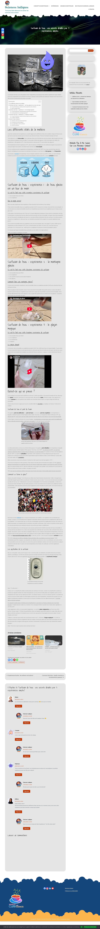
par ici (87, 84)
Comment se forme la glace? (17, 122)
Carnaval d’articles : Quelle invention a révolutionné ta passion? (53, 676)
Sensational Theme (65, 919)
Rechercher (91, 50)
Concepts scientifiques (41, 6)
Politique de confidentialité (71, 891)
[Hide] (1, 40)
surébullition (21, 457)
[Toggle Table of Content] (39, 101)
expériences (21, 662)
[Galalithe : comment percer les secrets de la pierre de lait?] (53, 640)
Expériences (55, 6)
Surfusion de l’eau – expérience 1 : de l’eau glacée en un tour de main (25, 105)
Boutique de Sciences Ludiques (84, 6)
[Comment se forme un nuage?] (16, 640)
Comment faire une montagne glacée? (19, 112)
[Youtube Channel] (85, 149)
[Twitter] (12, 660)
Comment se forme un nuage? (15, 646)
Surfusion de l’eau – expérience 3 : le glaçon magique (21, 114)
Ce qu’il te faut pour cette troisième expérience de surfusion (24, 116)
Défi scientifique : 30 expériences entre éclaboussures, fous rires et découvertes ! (34, 648)
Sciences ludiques (16, 7)
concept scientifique (12, 662)
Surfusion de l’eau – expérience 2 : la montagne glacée (21, 109)
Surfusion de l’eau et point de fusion (19, 120)
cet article (40, 404)
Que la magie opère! (16, 108)
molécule (19, 517)
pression (17, 153)
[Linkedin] (83, 149)
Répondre (18, 706)
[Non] (98, 927)
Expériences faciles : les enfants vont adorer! (20, 675)
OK (81, 926)
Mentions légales (69, 888)
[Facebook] (9, 660)
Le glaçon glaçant (15, 117)
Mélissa (17, 799)
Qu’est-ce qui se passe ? (14, 119)
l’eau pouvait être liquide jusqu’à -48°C (22, 535)
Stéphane (17, 763)
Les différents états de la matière (16, 103)
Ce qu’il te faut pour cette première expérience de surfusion (24, 106)
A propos (91, 9)
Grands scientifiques (66, 6)
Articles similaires (15, 125)
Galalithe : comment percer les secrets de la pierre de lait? (52, 647)
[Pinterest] (14, 660)
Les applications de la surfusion (18, 123)
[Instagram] (80, 149)
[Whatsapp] (17, 660)
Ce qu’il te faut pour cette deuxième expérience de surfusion (24, 111)
